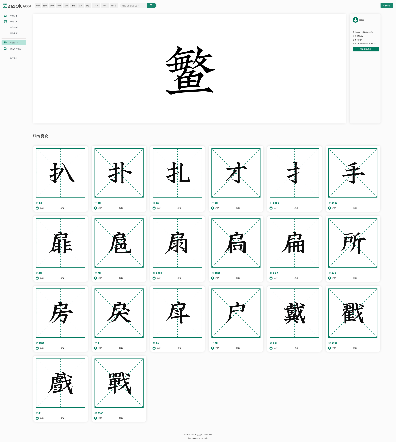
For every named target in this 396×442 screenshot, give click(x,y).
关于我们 (13, 58)
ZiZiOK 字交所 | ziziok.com (201, 434)
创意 (88, 5)
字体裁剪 (13, 33)
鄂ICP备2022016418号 (198, 438)
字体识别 (13, 27)
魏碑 (80, 5)
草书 (38, 5)
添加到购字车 (365, 49)
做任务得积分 (15, 48)
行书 (45, 5)
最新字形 (13, 15)
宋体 (73, 5)
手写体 (96, 5)
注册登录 (386, 5)
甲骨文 (105, 5)
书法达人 (13, 21)
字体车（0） (15, 42)
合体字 (113, 5)
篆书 (52, 5)
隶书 (59, 5)
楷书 (66, 5)
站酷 (41, 208)
